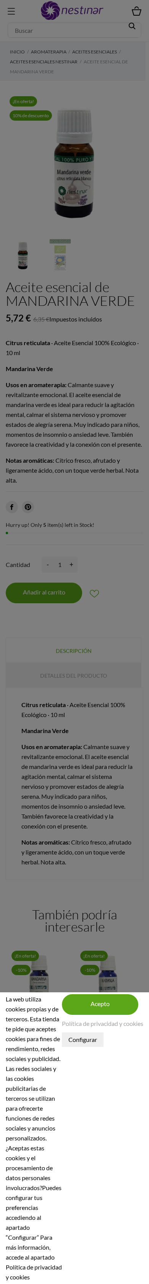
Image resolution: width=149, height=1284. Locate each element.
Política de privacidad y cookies (102, 1023)
